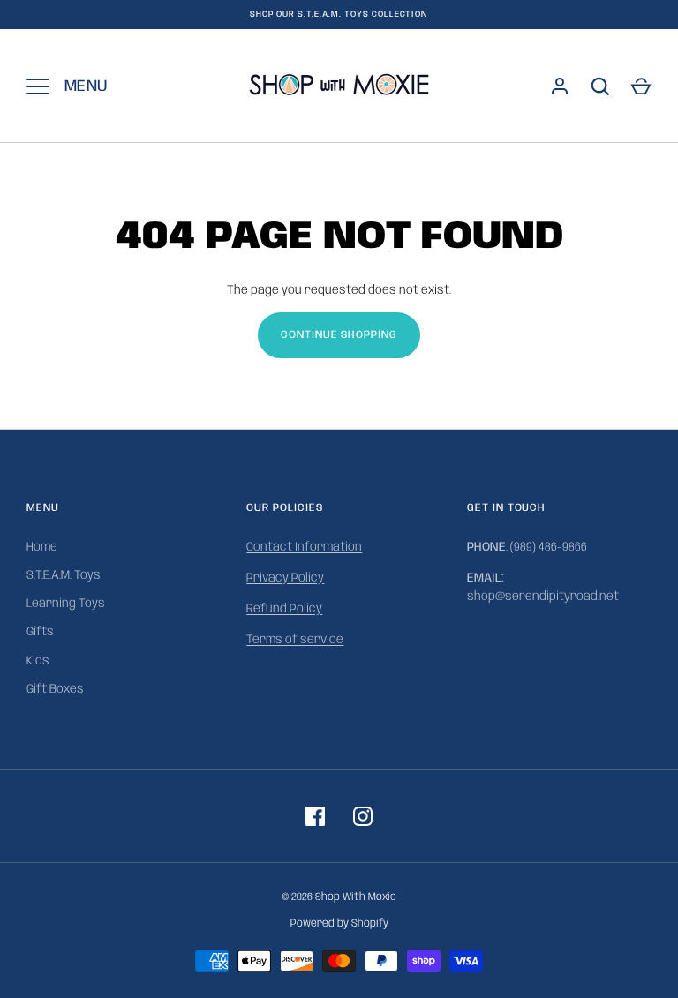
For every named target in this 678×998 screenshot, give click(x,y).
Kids (37, 661)
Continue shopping (339, 335)
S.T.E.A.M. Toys (63, 575)
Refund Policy (284, 609)
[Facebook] (315, 816)
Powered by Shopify (339, 923)
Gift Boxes (55, 689)
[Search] (600, 86)
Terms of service (294, 640)
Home (41, 547)
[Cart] (641, 86)
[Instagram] (362, 816)
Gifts (40, 632)
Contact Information (304, 547)
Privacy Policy (285, 578)
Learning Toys (65, 603)
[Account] (559, 86)
